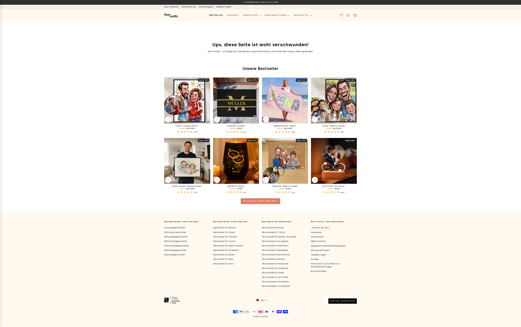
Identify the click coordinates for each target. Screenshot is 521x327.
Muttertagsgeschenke (175, 250)
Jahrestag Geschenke (175, 232)
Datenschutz (317, 237)
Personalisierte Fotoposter (275, 264)
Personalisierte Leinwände (275, 268)
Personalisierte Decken (273, 259)
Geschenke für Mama (224, 255)
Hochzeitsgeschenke (174, 228)
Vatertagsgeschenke (174, 255)
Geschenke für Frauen (224, 232)
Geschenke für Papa (223, 259)
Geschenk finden (276, 15)
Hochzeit (233, 15)
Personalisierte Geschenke (275, 282)
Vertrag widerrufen (342, 301)
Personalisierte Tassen (273, 273)
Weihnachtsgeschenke (175, 241)
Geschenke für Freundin (225, 237)
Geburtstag (251, 15)
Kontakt (315, 259)
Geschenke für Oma (223, 264)
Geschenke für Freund (224, 241)
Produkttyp (302, 15)
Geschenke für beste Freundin (228, 246)
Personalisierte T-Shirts (273, 232)
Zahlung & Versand (320, 250)
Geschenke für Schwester (226, 250)
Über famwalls (171, 7)
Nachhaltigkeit (206, 7)
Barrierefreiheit (318, 271)
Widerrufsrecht (318, 241)
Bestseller (216, 15)
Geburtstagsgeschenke (176, 237)
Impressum (316, 232)
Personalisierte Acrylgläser (275, 241)
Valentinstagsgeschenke (176, 246)
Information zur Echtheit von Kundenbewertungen (325, 265)
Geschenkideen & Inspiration (276, 286)
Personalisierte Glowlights (275, 250)
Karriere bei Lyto (320, 228)
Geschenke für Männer (224, 228)
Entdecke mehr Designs (260, 201)
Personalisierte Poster (273, 228)
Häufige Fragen (223, 7)
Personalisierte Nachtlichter (276, 255)
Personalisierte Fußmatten (275, 246)
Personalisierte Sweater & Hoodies (279, 237)
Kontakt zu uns (188, 7)
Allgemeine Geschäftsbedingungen (328, 246)
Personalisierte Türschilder (275, 277)
